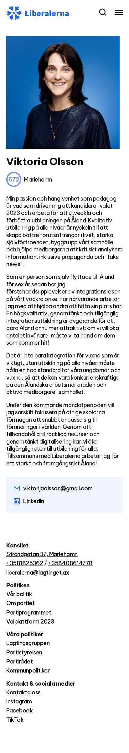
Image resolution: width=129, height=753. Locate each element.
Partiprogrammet (28, 612)
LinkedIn (33, 501)
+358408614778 (70, 563)
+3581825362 (24, 563)
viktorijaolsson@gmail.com (58, 488)
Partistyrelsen (24, 652)
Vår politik (19, 594)
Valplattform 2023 (30, 621)
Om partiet (20, 603)
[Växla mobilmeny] (119, 13)
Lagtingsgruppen (27, 643)
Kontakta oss (23, 692)
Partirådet (19, 661)
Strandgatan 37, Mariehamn (42, 554)
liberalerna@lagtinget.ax (37, 572)
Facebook (19, 710)
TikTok (14, 719)
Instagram (19, 701)
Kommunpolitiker (27, 670)
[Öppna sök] (102, 13)
